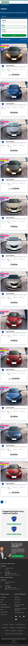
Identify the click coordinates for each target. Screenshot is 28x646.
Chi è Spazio (3, 597)
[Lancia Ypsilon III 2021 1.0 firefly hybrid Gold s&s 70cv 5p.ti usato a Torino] (14, 168)
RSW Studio (15, 642)
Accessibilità (19, 630)
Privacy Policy (5, 627)
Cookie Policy (12, 627)
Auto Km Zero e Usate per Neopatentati (20, 609)
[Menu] (26, 2)
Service (2, 599)
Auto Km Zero (18, 599)
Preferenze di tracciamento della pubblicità (14, 633)
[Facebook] (16, 617)
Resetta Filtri (24, 39)
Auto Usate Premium (19, 612)
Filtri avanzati (6, 39)
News (2, 609)
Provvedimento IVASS (20, 624)
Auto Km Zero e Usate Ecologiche (19, 605)
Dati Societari (5, 624)
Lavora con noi (4, 614)
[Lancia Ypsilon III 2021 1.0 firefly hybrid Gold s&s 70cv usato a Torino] (14, 206)
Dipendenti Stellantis (5, 607)
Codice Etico (13, 630)
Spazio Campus (4, 612)
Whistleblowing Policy (21, 627)
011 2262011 (7, 586)
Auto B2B (17, 597)
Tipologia (3, 20)
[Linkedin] (23, 617)
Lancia (4, 4)
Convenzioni (3, 604)
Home (2, 4)
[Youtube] (16, 620)
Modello (3, 29)
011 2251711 (7, 572)
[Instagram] (19, 617)
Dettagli (13, 80)
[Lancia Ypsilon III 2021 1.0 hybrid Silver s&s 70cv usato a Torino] (14, 92)
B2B (2, 602)
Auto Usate (17, 602)
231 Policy (7, 630)
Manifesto (12, 624)
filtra (14, 35)
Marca (3, 25)
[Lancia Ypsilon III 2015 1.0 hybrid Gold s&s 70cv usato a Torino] (14, 54)
